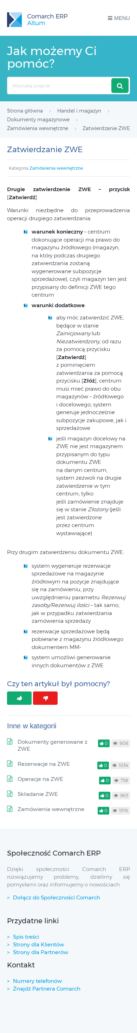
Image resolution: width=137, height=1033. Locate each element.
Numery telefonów (37, 981)
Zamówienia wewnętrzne (56, 168)
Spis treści (26, 936)
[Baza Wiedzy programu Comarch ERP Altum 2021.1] (37, 18)
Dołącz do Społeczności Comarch (56, 897)
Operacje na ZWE (40, 779)
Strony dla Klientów (38, 944)
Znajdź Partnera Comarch (46, 988)
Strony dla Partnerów (40, 952)
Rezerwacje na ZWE (44, 764)
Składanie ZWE (38, 794)
